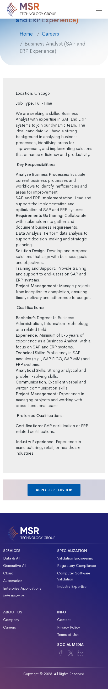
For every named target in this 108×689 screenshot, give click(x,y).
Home (26, 34)
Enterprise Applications (22, 588)
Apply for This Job (54, 490)
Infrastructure (14, 596)
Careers (50, 34)
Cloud (8, 573)
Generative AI (14, 565)
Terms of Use (68, 634)
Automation (12, 580)
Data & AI (11, 558)
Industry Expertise (72, 586)
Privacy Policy (68, 627)
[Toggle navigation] (99, 9)
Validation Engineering (75, 558)
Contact (64, 619)
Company (11, 619)
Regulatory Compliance (76, 565)
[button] (85, 9)
